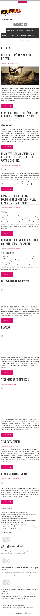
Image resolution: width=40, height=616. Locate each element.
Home (3, 31)
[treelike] (28, 613)
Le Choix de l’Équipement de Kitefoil (16, 57)
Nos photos (29, 31)
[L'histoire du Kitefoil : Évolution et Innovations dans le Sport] (20, 561)
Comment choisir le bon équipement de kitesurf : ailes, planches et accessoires (18, 199)
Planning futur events (14, 474)
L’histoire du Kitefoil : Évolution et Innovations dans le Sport (19, 114)
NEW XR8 (5, 327)
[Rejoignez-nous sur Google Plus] (18, 23)
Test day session (10, 442)
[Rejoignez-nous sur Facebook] (15, 23)
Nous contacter (21, 36)
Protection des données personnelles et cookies (18, 607)
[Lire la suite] (20, 66)
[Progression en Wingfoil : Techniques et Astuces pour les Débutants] (20, 583)
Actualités (20, 31)
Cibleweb (16, 63)
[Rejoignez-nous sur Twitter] (25, 23)
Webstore (31, 36)
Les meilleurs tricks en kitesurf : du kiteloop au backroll (19, 242)
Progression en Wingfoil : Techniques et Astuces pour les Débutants (18, 590)
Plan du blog (7, 605)
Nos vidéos (5, 36)
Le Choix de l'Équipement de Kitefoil (12, 546)
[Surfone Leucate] (11, 9)
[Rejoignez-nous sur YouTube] (22, 23)
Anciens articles (6, 508)
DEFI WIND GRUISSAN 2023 (15, 281)
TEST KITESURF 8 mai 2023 (15, 379)
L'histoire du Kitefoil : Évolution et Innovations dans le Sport (19, 568)
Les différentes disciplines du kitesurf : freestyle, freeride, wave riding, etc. (18, 157)
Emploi (12, 36)
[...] (25, 553)
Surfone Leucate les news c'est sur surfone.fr (17, 41)
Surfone (16, 285)
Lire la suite (6, 106)
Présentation (11, 31)
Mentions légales (18, 605)
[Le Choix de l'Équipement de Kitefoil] (20, 539)
